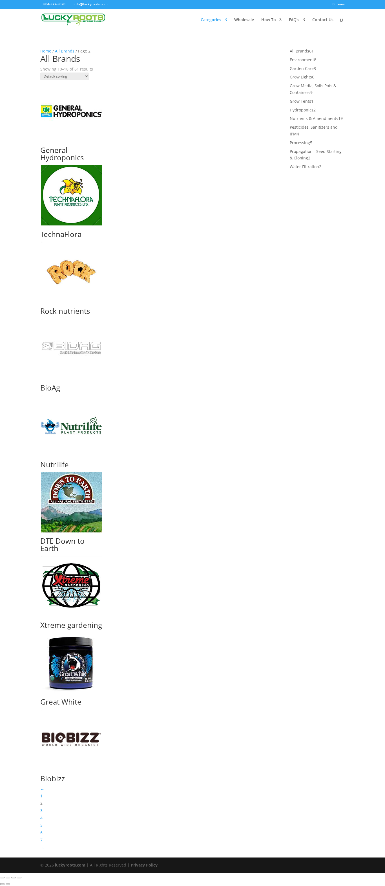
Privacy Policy (144, 865)
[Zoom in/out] (2, 877)
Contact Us (322, 20)
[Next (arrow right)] (8, 884)
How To (268, 20)
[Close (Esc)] (19, 877)
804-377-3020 (54, 4)
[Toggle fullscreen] (8, 877)
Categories (211, 20)
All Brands (64, 51)
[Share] (13, 877)
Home (45, 51)
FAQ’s (294, 20)
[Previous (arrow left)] (2, 884)
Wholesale (244, 20)
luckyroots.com (70, 865)
